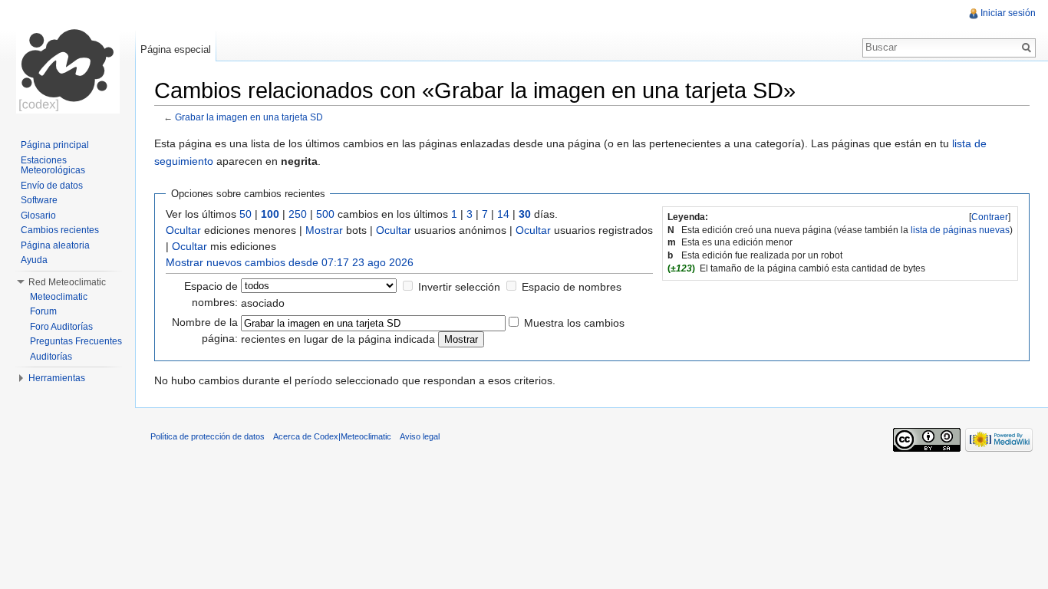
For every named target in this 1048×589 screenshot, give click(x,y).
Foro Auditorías (61, 326)
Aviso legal (420, 436)
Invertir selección (459, 287)
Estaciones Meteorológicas (53, 165)
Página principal (55, 145)
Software (39, 200)
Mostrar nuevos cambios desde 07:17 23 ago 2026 (290, 262)
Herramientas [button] (56, 378)
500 (325, 214)
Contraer (989, 217)
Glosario (38, 215)
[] (990, 217)
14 (503, 214)
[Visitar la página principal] (67, 61)
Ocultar (183, 230)
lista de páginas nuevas (960, 230)
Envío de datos (52, 185)
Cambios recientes (60, 230)
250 (297, 214)
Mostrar (324, 230)
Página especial (175, 49)
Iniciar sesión (1008, 13)
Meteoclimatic (58, 296)
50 (245, 214)
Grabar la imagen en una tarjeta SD (249, 117)
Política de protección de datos (207, 436)
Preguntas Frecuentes (76, 341)
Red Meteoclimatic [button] (67, 282)
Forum (43, 311)
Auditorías (51, 356)
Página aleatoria (55, 245)
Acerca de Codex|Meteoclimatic (332, 436)
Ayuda (34, 260)
